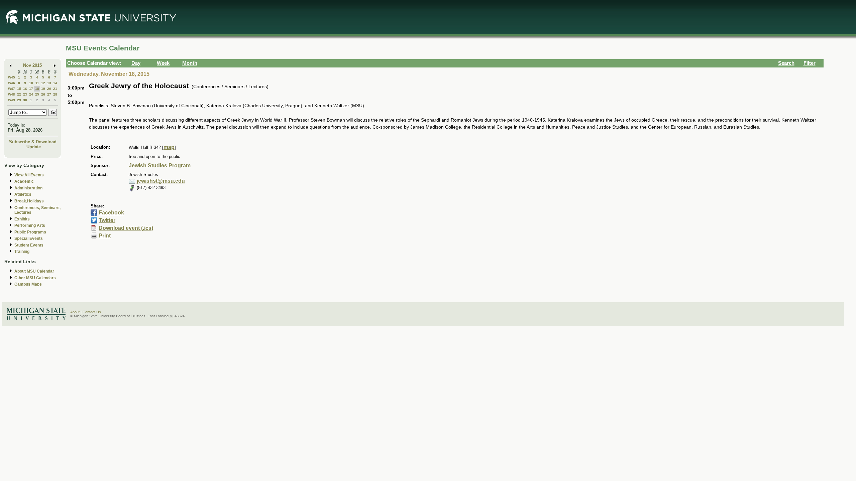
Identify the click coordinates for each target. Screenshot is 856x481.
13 (49, 83)
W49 (11, 100)
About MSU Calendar (34, 271)
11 (37, 83)
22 (19, 94)
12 (43, 83)
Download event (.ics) (126, 228)
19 (43, 89)
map (169, 147)
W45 (11, 77)
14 (55, 83)
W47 (11, 89)
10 (31, 83)
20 (49, 89)
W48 (11, 94)
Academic (24, 181)
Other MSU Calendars (35, 278)
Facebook (111, 212)
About (75, 312)
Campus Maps (28, 284)
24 (31, 94)
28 (55, 94)
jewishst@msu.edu (161, 181)
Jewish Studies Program (160, 165)
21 (55, 89)
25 (37, 94)
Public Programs (30, 232)
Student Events (28, 245)
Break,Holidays (29, 201)
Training (21, 251)
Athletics (22, 194)
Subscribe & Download (33, 141)
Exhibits (22, 219)
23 (25, 94)
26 (43, 94)
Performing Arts (29, 225)
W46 (11, 83)
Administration (28, 188)
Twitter (107, 220)
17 (31, 89)
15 (19, 89)
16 (25, 89)
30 (25, 100)
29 (19, 100)
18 (37, 89)
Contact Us (92, 312)
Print (105, 235)
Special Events (28, 238)
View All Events (29, 175)
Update (33, 146)
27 (49, 94)
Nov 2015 (32, 65)
